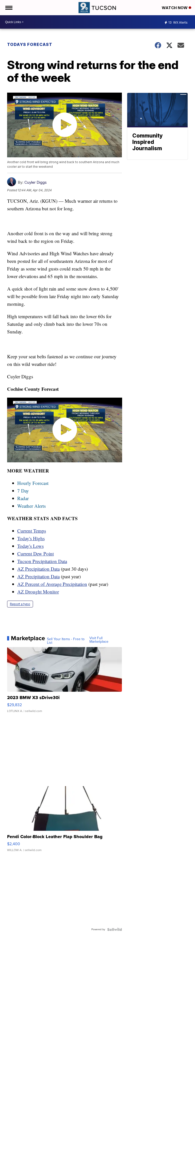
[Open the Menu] (8, 7)
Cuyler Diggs (35, 182)
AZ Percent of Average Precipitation (52, 584)
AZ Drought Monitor (38, 591)
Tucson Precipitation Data (42, 561)
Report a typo (20, 604)
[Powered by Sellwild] (114, 929)
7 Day (23, 490)
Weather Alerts (31, 506)
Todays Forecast (29, 44)
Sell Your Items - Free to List (66, 641)
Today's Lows (30, 546)
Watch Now (175, 7)
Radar (23, 498)
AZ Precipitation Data (38, 569)
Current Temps (31, 531)
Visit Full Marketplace (98, 639)
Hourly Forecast (32, 483)
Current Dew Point (35, 553)
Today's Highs (31, 538)
